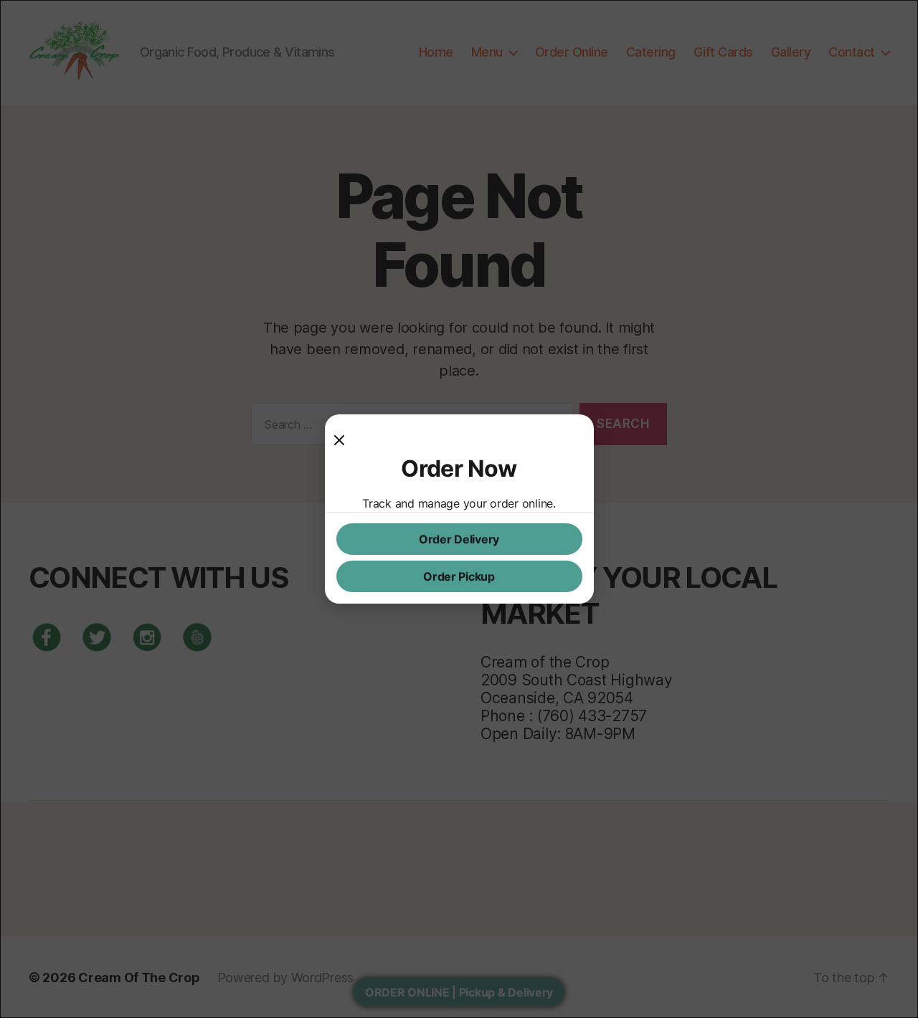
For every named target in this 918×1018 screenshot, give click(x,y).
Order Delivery (459, 539)
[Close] (345, 440)
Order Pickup (459, 576)
